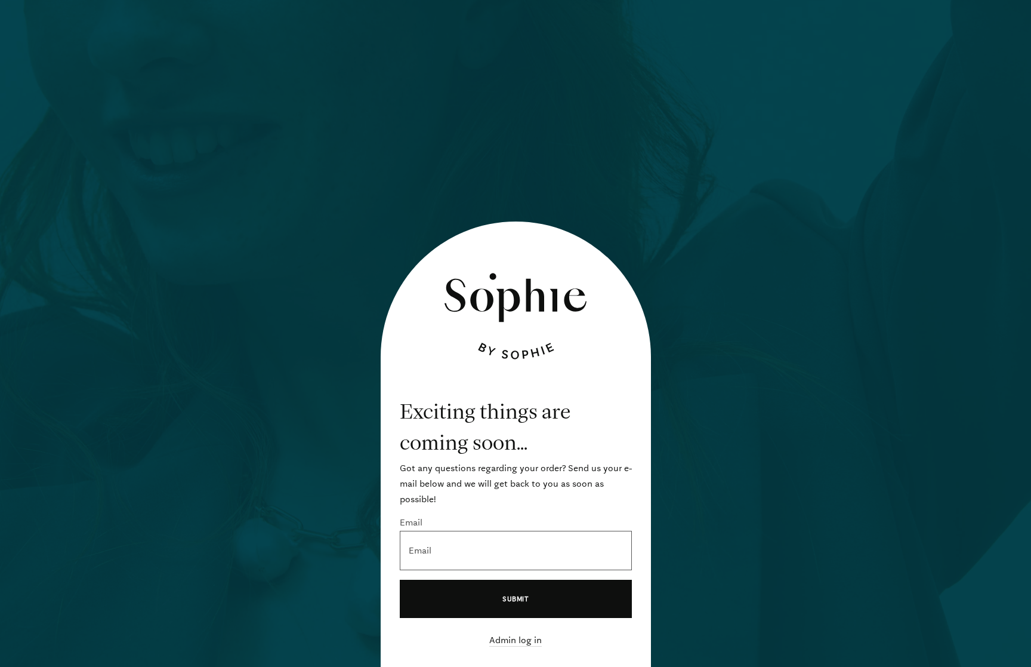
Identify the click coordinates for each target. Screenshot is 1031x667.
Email (411, 522)
